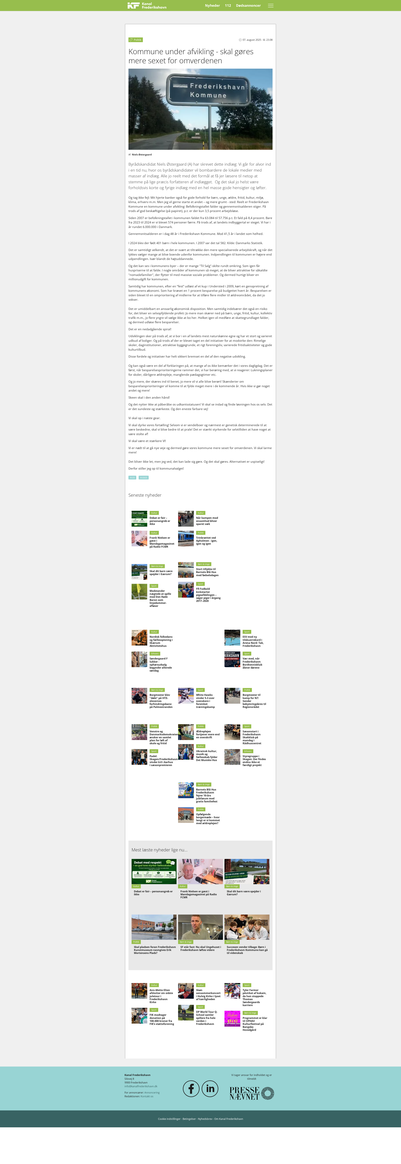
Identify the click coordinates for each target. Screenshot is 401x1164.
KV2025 (143, 477)
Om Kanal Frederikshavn (228, 1119)
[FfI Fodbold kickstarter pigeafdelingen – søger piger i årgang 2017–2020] (186, 589)
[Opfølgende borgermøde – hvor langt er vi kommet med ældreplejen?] (186, 815)
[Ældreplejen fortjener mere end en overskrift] (186, 732)
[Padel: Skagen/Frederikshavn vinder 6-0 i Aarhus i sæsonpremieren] (139, 757)
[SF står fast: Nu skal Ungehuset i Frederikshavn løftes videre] (200, 927)
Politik (201, 532)
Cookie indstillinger (169, 1119)
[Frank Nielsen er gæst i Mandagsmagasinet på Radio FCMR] (139, 538)
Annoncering (152, 1092)
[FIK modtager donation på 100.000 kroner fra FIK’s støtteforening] (139, 1015)
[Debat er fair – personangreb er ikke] (139, 518)
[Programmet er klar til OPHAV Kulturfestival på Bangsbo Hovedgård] (232, 1018)
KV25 (132, 477)
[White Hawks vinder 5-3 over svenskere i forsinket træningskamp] (186, 696)
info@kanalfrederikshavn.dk (141, 1086)
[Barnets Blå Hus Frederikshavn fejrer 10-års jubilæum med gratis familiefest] (186, 790)
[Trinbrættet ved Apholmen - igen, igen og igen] (186, 538)
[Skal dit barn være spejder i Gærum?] (139, 572)
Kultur (154, 512)
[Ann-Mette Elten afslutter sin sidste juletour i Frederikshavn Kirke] (139, 991)
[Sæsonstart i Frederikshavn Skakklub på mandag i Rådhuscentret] (232, 732)
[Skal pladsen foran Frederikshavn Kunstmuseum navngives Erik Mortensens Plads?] (154, 927)
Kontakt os (147, 1096)
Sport (153, 585)
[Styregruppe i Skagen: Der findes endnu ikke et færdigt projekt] (232, 757)
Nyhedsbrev (205, 1119)
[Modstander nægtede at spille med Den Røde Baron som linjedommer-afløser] (139, 591)
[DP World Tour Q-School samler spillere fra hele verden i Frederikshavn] (186, 1012)
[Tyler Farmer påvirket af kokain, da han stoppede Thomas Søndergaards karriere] (232, 991)
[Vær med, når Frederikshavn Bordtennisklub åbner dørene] (232, 659)
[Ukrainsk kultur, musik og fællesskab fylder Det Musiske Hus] (186, 752)
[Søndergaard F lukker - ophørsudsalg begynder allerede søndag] (139, 659)
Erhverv (155, 653)
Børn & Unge (157, 566)
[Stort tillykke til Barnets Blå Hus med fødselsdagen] (186, 570)
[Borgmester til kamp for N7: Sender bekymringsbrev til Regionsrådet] (232, 696)
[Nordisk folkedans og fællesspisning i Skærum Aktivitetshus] (139, 637)
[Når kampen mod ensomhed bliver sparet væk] (186, 518)
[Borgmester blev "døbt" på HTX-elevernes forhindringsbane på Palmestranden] (139, 696)
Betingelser (190, 1119)
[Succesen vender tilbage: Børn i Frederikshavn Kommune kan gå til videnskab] (246, 927)
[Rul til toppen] (394, 1157)
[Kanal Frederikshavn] (147, 5)
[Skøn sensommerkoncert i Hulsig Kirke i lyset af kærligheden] (186, 991)
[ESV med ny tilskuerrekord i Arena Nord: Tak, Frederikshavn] (232, 637)
